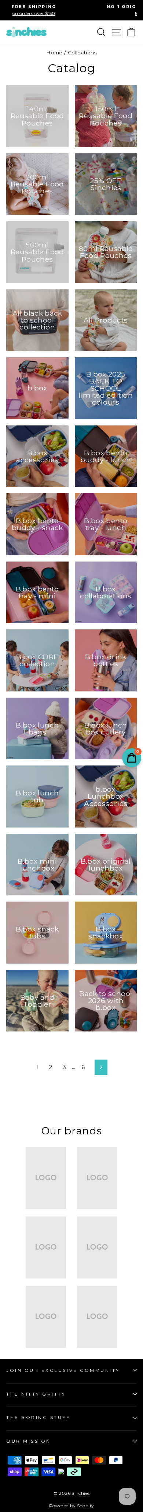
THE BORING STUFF (38, 1417)
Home (54, 52)
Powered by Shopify (71, 1505)
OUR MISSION (28, 1441)
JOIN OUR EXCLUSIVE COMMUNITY (63, 1370)
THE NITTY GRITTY (36, 1394)
